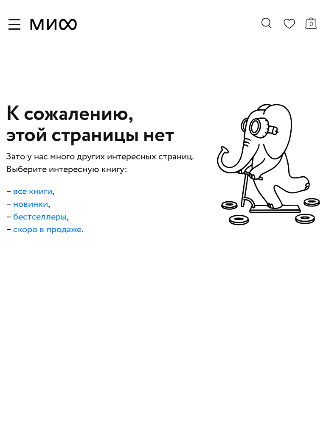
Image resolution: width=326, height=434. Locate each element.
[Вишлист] (289, 25)
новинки (30, 204)
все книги (32, 191)
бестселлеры (40, 217)
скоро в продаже (47, 229)
